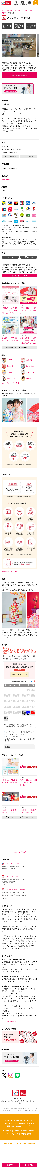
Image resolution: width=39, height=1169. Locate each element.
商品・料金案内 (20, 1123)
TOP (3, 10)
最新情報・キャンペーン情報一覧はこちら (19, 347)
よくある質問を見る (9, 1021)
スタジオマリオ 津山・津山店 (14, 876)
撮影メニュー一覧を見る (10, 383)
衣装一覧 (30, 1123)
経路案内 (10, 1165)
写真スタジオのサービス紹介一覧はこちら (19, 817)
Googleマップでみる (19, 852)
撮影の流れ (10, 1126)
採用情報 (24, 1131)
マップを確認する (10, 156)
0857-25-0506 (6, 179)
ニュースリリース (12, 1134)
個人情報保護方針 (26, 1134)
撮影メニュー (9, 1120)
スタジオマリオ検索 (21, 10)
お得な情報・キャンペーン (24, 1120)
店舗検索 (9, 10)
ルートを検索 (29, 156)
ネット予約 (29, 1165)
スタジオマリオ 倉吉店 (12, 863)
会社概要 (31, 1131)
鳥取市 (4, 13)
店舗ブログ (19, 1126)
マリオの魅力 (9, 1123)
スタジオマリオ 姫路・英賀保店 (15, 889)
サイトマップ (7, 1131)
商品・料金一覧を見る (10, 571)
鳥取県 (32, 10)
